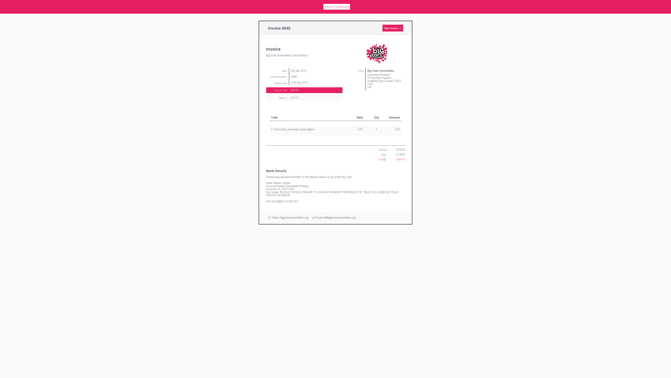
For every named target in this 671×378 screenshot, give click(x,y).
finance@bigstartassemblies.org (335, 217)
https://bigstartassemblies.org (290, 217)
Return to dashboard (337, 6)
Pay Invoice (391, 28)
